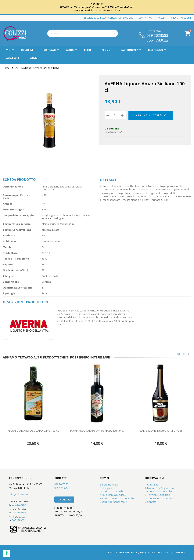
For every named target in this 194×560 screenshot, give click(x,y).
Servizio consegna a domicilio (117, 498)
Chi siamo (152, 484)
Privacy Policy (138, 552)
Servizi (34, 58)
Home (6, 68)
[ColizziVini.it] (19, 33)
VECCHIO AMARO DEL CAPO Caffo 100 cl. (33, 430)
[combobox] (82, 33)
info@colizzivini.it (19, 494)
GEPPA (181, 552)
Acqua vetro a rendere (113, 494)
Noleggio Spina (108, 488)
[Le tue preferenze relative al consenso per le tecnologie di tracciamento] (6, 553)
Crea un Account (181, 17)
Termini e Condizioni (159, 494)
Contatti (151, 502)
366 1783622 (157, 40)
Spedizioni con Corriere (160, 498)
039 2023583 (157, 35)
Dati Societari (155, 552)
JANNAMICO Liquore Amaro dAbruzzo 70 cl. (97, 430)
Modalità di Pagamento (160, 488)
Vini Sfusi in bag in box (113, 491)
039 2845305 (19, 512)
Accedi (161, 17)
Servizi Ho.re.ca (109, 484)
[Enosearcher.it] (28, 534)
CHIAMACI (64, 499)
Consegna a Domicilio (159, 491)
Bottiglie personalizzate (113, 502)
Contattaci (145, 17)
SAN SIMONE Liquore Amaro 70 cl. (161, 430)
